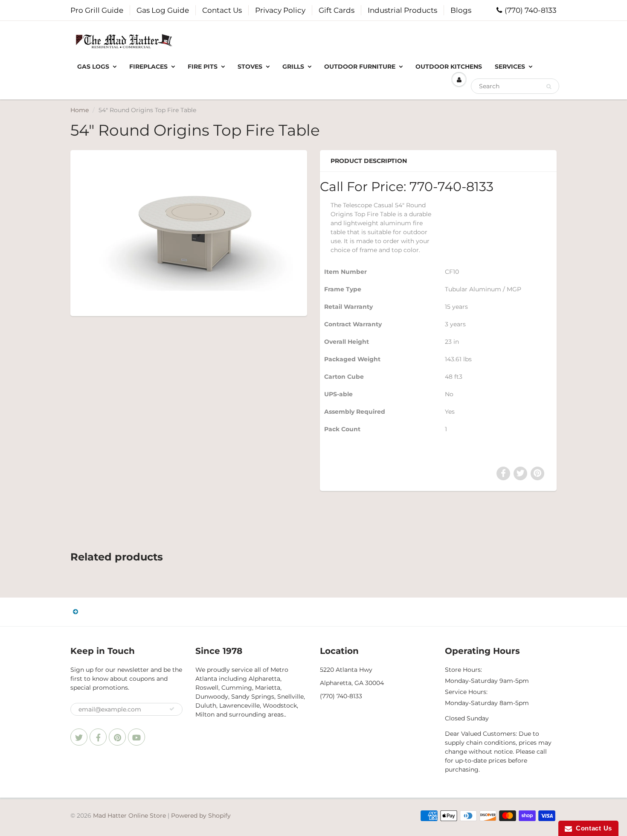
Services (510, 66)
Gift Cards (336, 10)
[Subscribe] (172, 709)
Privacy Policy (280, 10)
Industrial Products (402, 10)
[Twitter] (78, 737)
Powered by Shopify (201, 815)
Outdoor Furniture (359, 66)
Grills (293, 66)
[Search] (549, 86)
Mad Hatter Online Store (129, 815)
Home (79, 110)
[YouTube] (136, 737)
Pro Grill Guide (96, 10)
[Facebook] (98, 737)
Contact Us (222, 10)
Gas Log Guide (162, 10)
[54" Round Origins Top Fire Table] (188, 232)
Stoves (250, 66)
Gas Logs (93, 66)
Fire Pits (203, 66)
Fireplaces (148, 66)
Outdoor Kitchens (448, 66)
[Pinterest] (117, 737)
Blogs (460, 10)
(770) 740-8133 (531, 10)
